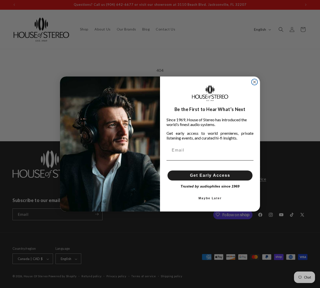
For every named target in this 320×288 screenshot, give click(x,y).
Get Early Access (210, 175)
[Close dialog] (255, 82)
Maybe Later (210, 198)
